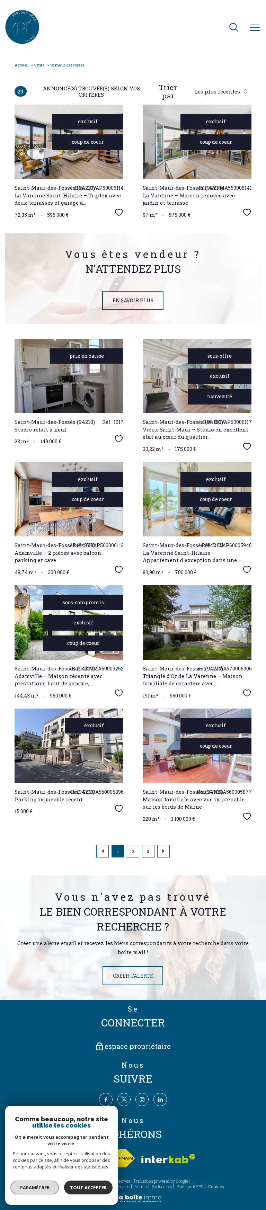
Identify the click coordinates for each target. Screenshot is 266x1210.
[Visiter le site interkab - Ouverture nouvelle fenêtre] (168, 1158)
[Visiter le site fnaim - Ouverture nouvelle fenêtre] (122, 1158)
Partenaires (162, 1186)
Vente (39, 65)
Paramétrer (35, 1187)
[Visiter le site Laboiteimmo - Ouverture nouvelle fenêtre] (133, 1201)
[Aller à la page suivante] (163, 851)
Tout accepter (88, 1187)
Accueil (21, 65)
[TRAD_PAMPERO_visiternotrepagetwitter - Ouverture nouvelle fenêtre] (124, 1099)
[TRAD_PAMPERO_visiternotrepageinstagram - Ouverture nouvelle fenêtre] (142, 1099)
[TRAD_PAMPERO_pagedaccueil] (22, 42)
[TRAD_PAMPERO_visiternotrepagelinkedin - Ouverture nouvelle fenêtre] (160, 1099)
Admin (140, 1186)
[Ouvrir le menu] (255, 28)
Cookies (216, 1186)
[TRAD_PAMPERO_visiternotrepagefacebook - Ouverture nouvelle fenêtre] (105, 1099)
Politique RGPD (190, 1186)
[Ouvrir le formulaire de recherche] (234, 28)
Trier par (168, 91)
